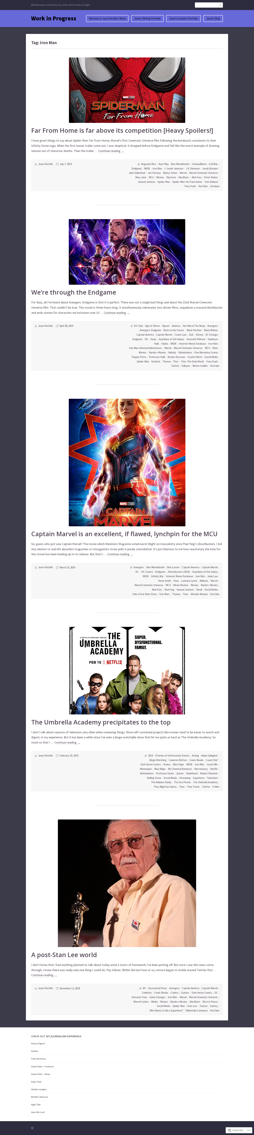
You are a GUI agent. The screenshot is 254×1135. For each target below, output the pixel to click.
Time (185, 594)
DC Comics (147, 571)
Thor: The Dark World (192, 361)
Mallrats (204, 580)
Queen (180, 773)
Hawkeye (213, 339)
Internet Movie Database (192, 343)
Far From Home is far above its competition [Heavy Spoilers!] (122, 130)
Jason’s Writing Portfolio (147, 18)
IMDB (147, 168)
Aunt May (164, 164)
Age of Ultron (152, 325)
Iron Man (157, 168)
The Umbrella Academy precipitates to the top (101, 722)
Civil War (213, 164)
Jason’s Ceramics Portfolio (183, 18)
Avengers (213, 325)
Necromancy (201, 769)
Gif (146, 339)
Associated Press (157, 988)
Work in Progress (53, 18)
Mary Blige (160, 769)
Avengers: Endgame (150, 330)
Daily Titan (36, 1081)
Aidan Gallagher (209, 755)
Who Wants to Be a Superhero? (166, 1010)
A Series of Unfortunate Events (172, 755)
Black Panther (194, 330)
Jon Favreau (154, 172)
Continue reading (111, 151)
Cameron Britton (178, 760)
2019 (150, 755)
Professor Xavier (165, 773)
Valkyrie (186, 365)
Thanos (167, 361)
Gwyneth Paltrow (196, 339)
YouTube (203, 186)
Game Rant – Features (42, 1066)
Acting (195, 755)
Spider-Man (164, 181)
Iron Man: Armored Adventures (145, 348)
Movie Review (180, 585)
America (176, 325)
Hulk (156, 343)
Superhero (198, 778)
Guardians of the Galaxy (171, 339)
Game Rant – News (40, 1074)
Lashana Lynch (189, 580)
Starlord (155, 361)
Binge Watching (157, 760)
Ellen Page (178, 764)
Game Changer (157, 997)
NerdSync (183, 177)
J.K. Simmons (193, 168)
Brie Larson (173, 567)
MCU (151, 177)
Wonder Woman (199, 594)
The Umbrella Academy (205, 782)
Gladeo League (39, 1089)
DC (137, 571)
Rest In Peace (210, 1001)
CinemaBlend (199, 164)
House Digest (38, 1043)
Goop (153, 339)
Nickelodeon (185, 352)
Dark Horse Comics (150, 764)
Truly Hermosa (38, 1058)
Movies (160, 177)
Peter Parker (211, 177)
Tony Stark (190, 186)
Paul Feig (169, 589)
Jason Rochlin (45, 164)
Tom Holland (211, 181)
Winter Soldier (200, 365)
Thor (175, 361)
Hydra (165, 343)
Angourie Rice (148, 164)
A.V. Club (138, 325)
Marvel (183, 172)
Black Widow (211, 330)
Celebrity (147, 992)
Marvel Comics (141, 1001)
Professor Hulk (157, 357)
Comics (174, 992)
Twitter (175, 365)
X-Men (216, 786)
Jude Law (212, 576)
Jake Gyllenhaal (137, 172)
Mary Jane (140, 177)
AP (144, 988)
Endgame (136, 168)
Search (220, 4)
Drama (166, 764)
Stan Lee (192, 1006)
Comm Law (180, 334)
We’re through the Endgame (73, 292)
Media (154, 1001)
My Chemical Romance (180, 769)
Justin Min (212, 764)
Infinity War (157, 576)
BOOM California (39, 1096)
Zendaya (214, 186)
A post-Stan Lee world (64, 955)
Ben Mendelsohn (180, 164)
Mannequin (146, 769)
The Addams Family (161, 782)
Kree (176, 580)
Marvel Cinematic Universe (203, 172)
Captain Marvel (164, 334)
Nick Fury (197, 177)
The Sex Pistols (182, 782)
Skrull (199, 589)
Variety (214, 1006)
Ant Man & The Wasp (194, 325)
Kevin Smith (164, 580)
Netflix (214, 769)
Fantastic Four (139, 997)
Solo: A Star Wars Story (145, 594)
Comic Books (197, 760)
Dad (191, 334)
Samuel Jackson (146, 181)
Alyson (166, 325)
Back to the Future (173, 330)
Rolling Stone (154, 778)
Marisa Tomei (170, 172)
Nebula (172, 352)
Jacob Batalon (210, 168)
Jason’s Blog (213, 18)
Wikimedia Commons (197, 1010)
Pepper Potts (139, 357)
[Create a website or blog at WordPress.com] (32, 1128)
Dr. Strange (212, 334)
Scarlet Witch (195, 357)
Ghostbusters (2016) (179, 571)
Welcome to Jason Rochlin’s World (107, 18)
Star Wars (164, 594)
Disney (199, 334)
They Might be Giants (165, 786)
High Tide (36, 1104)
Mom (215, 348)
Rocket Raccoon (176, 357)
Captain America (145, 334)
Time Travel (193, 786)
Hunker (34, 1051)
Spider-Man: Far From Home (187, 181)
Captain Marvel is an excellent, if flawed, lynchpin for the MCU (124, 534)
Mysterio (171, 177)
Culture (185, 992)
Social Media (211, 357)
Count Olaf (212, 760)
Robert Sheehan (209, 773)
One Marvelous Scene (206, 352)
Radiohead (192, 773)
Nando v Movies (157, 352)
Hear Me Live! (38, 1112)
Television (212, 778)
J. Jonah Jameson (173, 168)
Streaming (184, 778)
